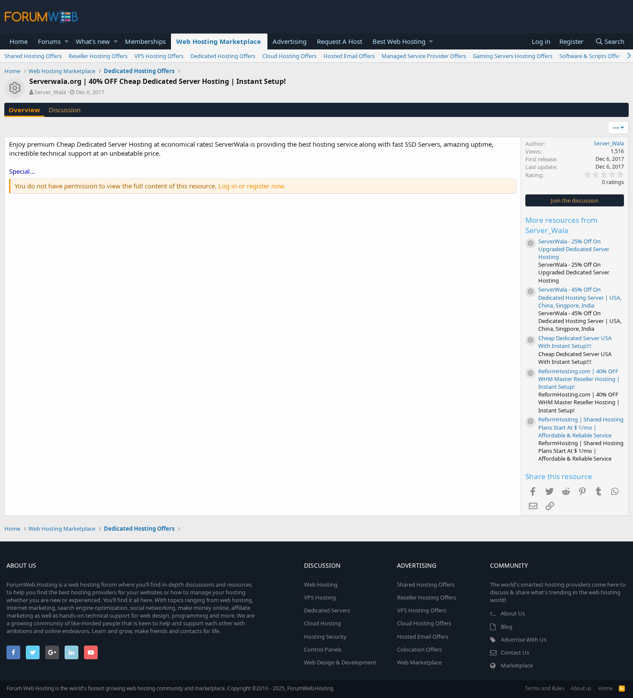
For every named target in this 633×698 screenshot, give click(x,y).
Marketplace (517, 665)
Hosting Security (325, 636)
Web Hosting (321, 584)
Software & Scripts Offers (591, 56)
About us (581, 688)
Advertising (290, 41)
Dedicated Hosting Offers (222, 56)
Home (18, 41)
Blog (506, 626)
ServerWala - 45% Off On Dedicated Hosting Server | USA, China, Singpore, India (579, 297)
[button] (66, 41)
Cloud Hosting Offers (289, 56)
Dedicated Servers (327, 610)
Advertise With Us (523, 639)
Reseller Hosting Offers (97, 56)
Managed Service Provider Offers (424, 56)
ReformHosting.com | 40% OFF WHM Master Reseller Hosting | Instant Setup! (579, 379)
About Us (513, 613)
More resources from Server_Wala (561, 225)
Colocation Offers (419, 649)
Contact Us (515, 652)
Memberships (145, 41)
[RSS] (622, 688)
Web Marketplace (419, 662)
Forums (49, 41)
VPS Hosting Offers (158, 56)
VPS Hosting (320, 597)
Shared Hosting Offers (33, 56)
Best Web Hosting (398, 41)
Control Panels (322, 649)
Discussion (65, 109)
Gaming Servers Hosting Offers (512, 56)
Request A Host (339, 41)
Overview (24, 109)
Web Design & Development (340, 662)
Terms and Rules (545, 688)
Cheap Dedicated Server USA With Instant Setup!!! (574, 342)
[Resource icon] (530, 243)
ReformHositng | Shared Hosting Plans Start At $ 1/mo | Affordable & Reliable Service (581, 427)
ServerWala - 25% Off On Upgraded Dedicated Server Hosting (573, 249)
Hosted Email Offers (349, 56)
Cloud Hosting (322, 623)
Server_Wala (50, 92)
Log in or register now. (251, 185)
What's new (93, 41)
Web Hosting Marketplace (218, 41)
